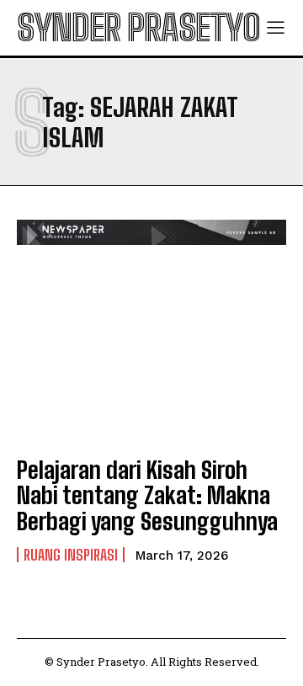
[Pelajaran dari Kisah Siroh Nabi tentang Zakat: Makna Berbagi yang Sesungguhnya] (151, 359)
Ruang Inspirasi (71, 554)
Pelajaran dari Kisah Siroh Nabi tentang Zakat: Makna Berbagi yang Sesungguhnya (147, 495)
